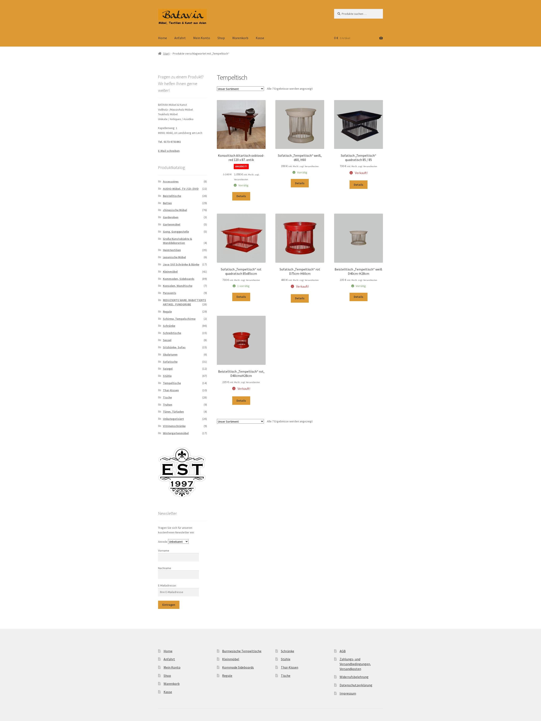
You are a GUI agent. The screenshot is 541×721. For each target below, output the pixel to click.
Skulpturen (170, 354)
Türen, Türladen (173, 411)
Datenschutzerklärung (356, 685)
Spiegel (168, 369)
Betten (167, 203)
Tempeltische (172, 383)
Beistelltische (172, 196)
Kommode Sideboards (238, 667)
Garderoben (170, 217)
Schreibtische (172, 333)
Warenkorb (240, 38)
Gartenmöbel (171, 224)
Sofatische (170, 362)
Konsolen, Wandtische (177, 286)
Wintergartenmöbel (176, 433)
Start (166, 53)
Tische (167, 397)
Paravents (169, 293)
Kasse (260, 38)
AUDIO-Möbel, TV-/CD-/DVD (181, 189)
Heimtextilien (172, 250)
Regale (167, 311)
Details (241, 196)
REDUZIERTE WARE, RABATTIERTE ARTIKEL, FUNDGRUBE (184, 302)
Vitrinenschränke (174, 426)
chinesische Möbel (175, 210)
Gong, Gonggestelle (176, 231)
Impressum (348, 693)
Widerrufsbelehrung (354, 677)
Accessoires (171, 181)
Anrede (162, 542)
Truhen (167, 405)
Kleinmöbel (170, 271)
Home (162, 38)
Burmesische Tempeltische (241, 651)
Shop (221, 38)
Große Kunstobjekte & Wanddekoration (177, 241)
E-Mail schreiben (169, 151)
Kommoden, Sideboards (178, 279)
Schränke (169, 326)
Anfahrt (180, 38)
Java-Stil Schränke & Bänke (181, 264)
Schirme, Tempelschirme (179, 319)
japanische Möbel (174, 257)
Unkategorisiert (173, 419)
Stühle (167, 376)
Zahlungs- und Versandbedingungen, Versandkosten (355, 664)
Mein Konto (201, 38)
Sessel (167, 340)
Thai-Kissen (171, 390)
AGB (343, 651)
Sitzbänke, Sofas (174, 347)
